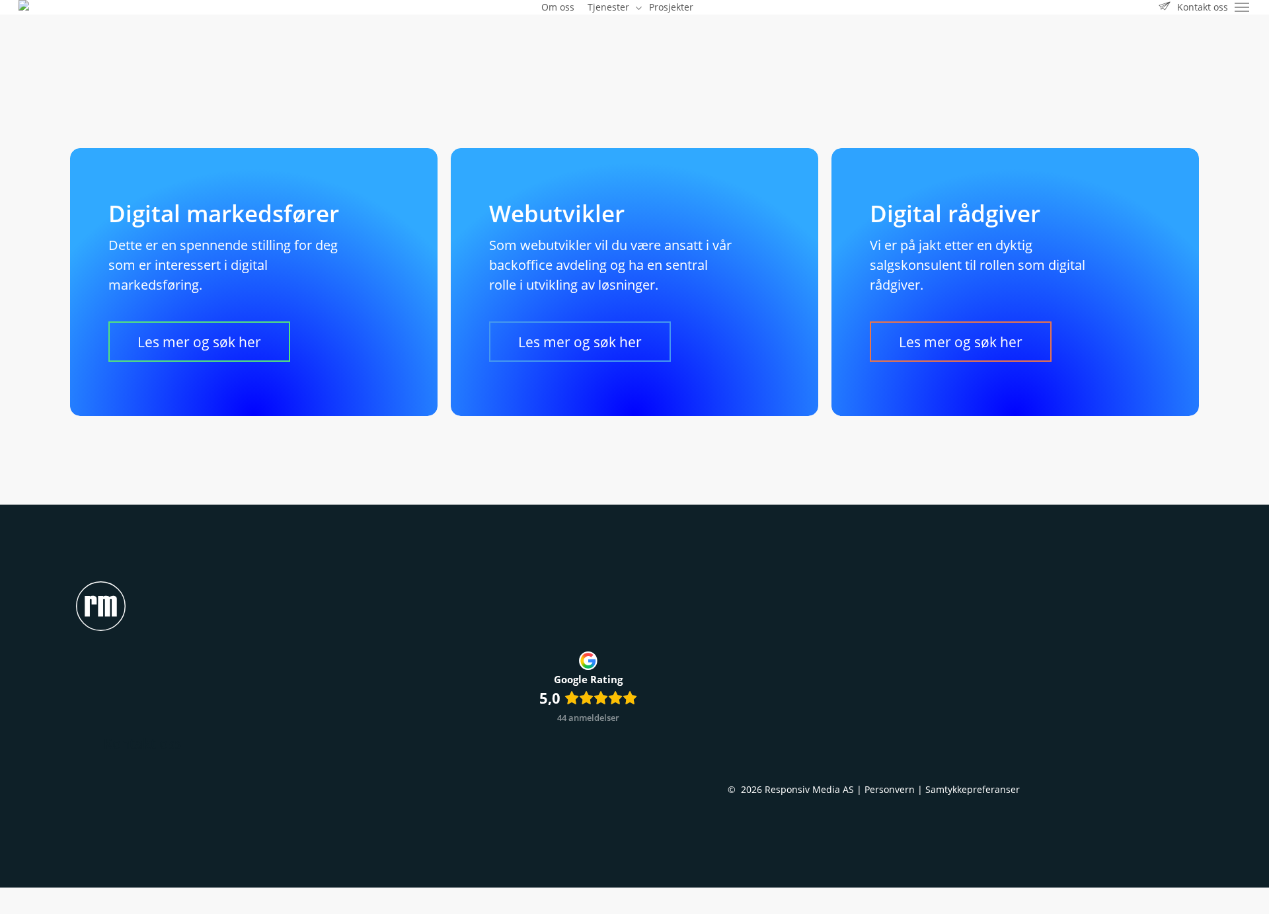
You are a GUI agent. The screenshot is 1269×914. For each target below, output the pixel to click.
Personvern (890, 789)
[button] (1242, 7)
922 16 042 (1004, 733)
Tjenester (751, 733)
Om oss (747, 756)
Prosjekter (754, 778)
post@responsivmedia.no (977, 756)
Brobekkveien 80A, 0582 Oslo (986, 778)
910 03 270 (939, 733)
